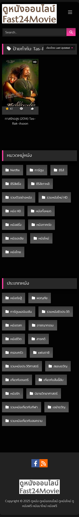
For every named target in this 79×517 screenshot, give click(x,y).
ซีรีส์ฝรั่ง (15, 184)
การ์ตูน (39, 170)
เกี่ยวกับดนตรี (19, 380)
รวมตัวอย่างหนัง (21, 197)
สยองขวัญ (60, 366)
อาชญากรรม (45, 325)
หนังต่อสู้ (16, 298)
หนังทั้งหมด (43, 211)
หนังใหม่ (43, 238)
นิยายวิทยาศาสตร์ (46, 393)
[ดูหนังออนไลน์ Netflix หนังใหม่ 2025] (32, 14)
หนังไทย (15, 252)
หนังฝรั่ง (15, 224)
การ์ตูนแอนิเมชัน (21, 311)
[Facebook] (35, 463)
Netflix (15, 170)
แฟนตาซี (43, 352)
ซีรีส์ (61, 170)
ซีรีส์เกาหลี (42, 184)
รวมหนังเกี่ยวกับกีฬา (24, 407)
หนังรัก (15, 393)
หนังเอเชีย (16, 238)
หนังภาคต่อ (43, 224)
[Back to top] (66, 505)
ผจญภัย (42, 298)
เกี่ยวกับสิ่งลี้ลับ (53, 380)
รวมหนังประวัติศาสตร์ (24, 366)
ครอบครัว (16, 352)
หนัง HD (15, 211)
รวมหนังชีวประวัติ (58, 311)
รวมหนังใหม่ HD (57, 197)
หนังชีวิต (15, 339)
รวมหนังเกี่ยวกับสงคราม (26, 421)
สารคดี (40, 339)
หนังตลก (16, 325)
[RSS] (44, 463)
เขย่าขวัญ (59, 407)
